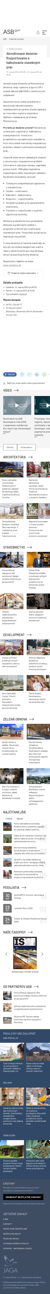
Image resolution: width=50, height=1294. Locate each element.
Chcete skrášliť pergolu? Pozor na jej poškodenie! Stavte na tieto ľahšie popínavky (13, 1165)
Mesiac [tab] (20, 819)
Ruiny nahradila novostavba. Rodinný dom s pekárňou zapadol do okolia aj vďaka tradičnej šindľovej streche (11, 489)
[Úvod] (11, 31)
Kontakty (7, 1224)
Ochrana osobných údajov (16, 1243)
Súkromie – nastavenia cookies (17, 1248)
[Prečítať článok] (17, 405)
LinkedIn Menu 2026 (23, 908)
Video (7, 390)
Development (14, 635)
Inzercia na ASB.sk (12, 1234)
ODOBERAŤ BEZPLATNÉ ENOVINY (23, 1197)
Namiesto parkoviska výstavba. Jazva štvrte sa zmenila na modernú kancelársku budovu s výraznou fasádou (38, 489)
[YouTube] (44, 374)
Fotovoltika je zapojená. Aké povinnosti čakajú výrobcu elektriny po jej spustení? (11, 576)
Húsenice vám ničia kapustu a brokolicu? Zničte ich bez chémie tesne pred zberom (36, 1164)
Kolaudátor (26, 447)
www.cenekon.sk (12, 265)
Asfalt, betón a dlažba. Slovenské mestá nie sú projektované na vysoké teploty (10, 748)
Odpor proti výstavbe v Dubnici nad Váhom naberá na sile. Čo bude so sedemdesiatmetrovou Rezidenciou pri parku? (30, 838)
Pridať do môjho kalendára (23, 273)
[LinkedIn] (37, 374)
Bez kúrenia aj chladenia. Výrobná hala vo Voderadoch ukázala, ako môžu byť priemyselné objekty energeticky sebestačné (30, 850)
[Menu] (44, 32)
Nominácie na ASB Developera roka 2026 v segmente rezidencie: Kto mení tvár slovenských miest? (17, 425)
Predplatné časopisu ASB (15, 1229)
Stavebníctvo (14, 547)
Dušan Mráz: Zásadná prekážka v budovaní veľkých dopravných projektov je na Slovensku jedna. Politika (38, 579)
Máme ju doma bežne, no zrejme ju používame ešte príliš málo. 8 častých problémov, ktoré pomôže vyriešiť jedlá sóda (36, 1116)
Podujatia (11, 887)
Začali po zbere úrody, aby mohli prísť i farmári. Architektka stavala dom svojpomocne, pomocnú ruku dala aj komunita (13, 1116)
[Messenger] (22, 374)
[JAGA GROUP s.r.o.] (10, 1263)
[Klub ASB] (38, 32)
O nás (5, 1219)
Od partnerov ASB (17, 987)
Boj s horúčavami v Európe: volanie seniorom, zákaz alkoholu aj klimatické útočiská (11, 792)
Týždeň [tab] (8, 819)
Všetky (10, 447)
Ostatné (23, 294)
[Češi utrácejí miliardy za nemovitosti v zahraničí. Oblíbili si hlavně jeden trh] (12, 1051)
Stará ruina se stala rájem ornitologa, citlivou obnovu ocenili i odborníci (35, 1067)
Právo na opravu (11, 1238)
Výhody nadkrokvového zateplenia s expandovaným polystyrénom (9, 617)
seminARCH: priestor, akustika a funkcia (29, 896)
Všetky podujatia (15, 49)
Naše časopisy (14, 932)
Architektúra (14, 457)
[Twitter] (29, 374)
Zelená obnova (15, 719)
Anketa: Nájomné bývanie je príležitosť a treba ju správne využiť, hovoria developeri (38, 663)
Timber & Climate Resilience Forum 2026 (30, 920)
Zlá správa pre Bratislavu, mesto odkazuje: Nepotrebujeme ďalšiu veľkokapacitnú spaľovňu (37, 795)
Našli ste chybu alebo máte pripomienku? (26, 383)
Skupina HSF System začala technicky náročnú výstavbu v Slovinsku (27, 1019)
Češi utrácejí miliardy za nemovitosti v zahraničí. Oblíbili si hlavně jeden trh (13, 1067)
